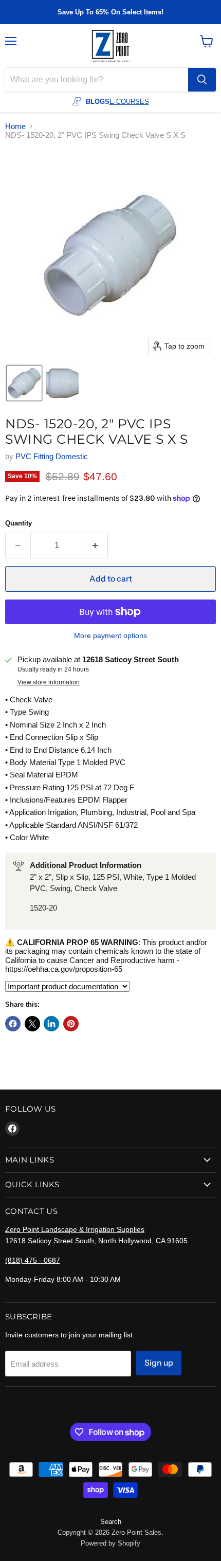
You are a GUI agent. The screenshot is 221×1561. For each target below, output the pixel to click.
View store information (48, 682)
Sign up (158, 1363)
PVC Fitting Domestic (51, 456)
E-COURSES (129, 101)
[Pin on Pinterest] (71, 1023)
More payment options (110, 635)
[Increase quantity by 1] (95, 545)
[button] (24, 383)
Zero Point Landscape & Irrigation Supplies (74, 1229)
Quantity (18, 523)
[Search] (202, 80)
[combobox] (96, 80)
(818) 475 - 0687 (32, 1260)
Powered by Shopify (110, 1543)
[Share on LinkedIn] (51, 1023)
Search (110, 1522)
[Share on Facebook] (13, 1023)
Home (15, 126)
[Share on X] (32, 1023)
